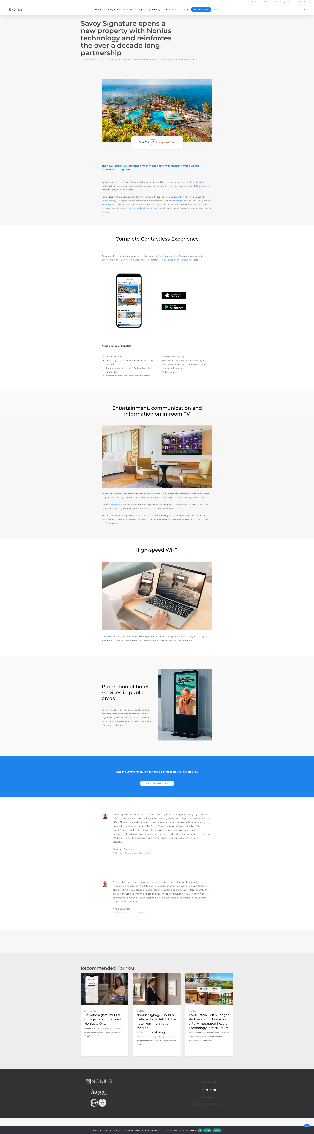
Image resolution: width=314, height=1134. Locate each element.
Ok (200, 1130)
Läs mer (217, 1130)
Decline (207, 1130)
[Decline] (311, 1130)
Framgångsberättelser (138, 59)
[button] (157, 783)
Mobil (174, 59)
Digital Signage (118, 59)
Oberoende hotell (187, 59)
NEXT (157, 260)
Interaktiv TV (156, 59)
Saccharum (183, 260)
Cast (108, 59)
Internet (167, 59)
